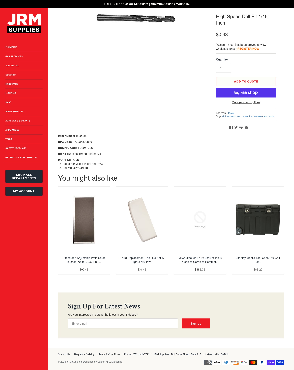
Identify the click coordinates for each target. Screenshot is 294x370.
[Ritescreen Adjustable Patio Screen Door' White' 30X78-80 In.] (84, 220)
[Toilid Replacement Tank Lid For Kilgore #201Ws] (142, 220)
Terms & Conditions (109, 354)
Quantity (222, 59)
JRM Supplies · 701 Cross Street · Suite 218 (177, 354)
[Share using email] (246, 127)
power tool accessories (254, 116)
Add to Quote (246, 81)
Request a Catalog (84, 354)
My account (24, 191)
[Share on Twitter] (236, 127)
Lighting (10, 93)
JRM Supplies (74, 361)
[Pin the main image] (241, 127)
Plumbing (11, 47)
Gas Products (14, 56)
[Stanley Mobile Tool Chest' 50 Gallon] (258, 220)
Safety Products (16, 148)
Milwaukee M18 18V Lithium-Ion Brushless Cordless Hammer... (200, 260)
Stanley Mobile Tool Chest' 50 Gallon (258, 260)
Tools (9, 139)
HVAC (8, 102)
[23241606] (136, 18)
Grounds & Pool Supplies (21, 157)
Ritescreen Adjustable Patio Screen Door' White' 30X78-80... (84, 260)
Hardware (11, 84)
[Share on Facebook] (231, 127)
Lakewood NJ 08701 (216, 354)
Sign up (195, 323)
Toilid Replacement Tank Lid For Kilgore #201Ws (142, 260)
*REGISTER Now (247, 49)
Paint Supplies (14, 111)
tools (271, 116)
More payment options (246, 102)
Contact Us (64, 354)
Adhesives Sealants (17, 120)
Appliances (12, 129)
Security (11, 74)
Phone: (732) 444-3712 (137, 354)
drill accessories (231, 116)
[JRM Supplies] (24, 23)
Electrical (12, 65)
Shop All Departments (24, 176)
